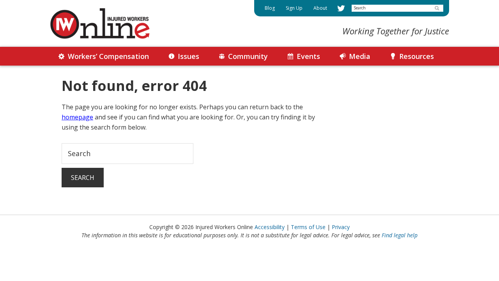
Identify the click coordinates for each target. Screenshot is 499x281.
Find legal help (400, 235)
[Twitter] (341, 8)
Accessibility (270, 227)
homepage (77, 117)
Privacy (341, 227)
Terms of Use (308, 227)
